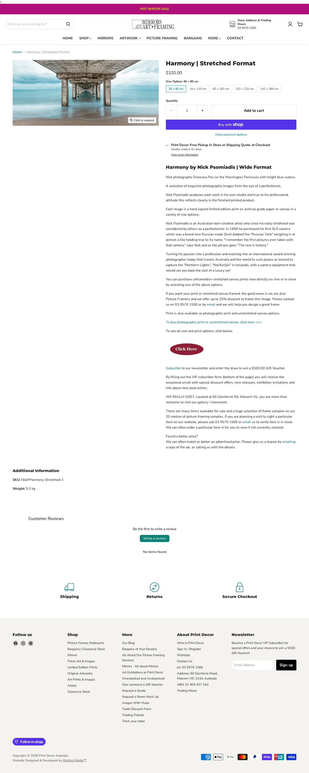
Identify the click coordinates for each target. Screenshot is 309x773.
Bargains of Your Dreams (139, 649)
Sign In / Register (189, 649)
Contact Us (184, 661)
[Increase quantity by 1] (202, 110)
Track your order (133, 721)
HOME (68, 38)
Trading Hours (187, 691)
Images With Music (135, 703)
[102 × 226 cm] (245, 93)
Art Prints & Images (81, 679)
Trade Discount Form (136, 709)
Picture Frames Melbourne (85, 643)
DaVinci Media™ (74, 760)
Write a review (154, 538)
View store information (184, 154)
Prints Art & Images (81, 661)
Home (17, 52)
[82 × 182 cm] (221, 93)
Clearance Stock (78, 692)
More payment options (231, 134)
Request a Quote (134, 691)
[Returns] (154, 591)
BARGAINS (193, 38)
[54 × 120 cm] (198, 93)
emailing (288, 441)
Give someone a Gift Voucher (142, 684)
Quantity (172, 101)
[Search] (68, 24)
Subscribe (173, 368)
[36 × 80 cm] (176, 93)
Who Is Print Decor (190, 643)
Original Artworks (79, 673)
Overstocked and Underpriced (143, 678)
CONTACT (235, 38)
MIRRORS (105, 38)
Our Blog (128, 643)
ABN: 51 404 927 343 (193, 684)
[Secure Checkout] (239, 591)
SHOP (84, 38)
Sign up (286, 664)
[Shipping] (69, 591)
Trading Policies (133, 715)
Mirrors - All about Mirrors (140, 666)
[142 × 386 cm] (270, 93)
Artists (72, 685)
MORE (213, 38)
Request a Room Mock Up (140, 697)
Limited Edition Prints (82, 667)
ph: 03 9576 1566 (190, 667)
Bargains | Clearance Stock (86, 649)
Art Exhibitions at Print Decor (142, 672)
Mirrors (72, 655)
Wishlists (183, 655)
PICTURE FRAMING (162, 38)
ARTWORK (129, 38)
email (211, 304)
